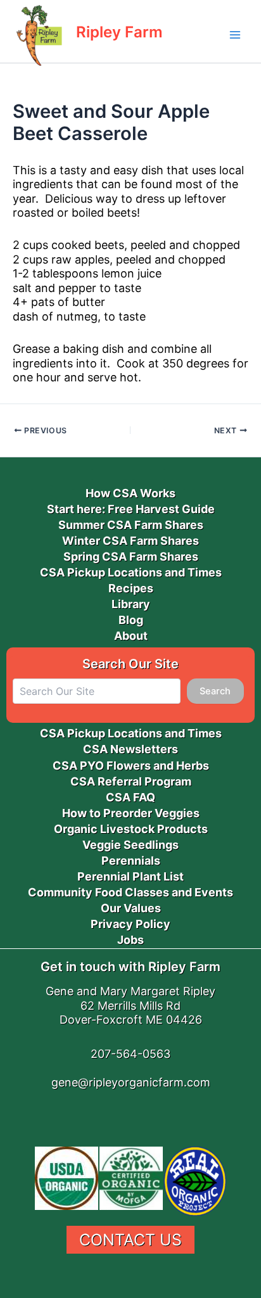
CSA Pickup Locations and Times (131, 572)
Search (215, 691)
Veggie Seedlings (130, 844)
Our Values (131, 908)
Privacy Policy (130, 924)
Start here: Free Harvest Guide (131, 509)
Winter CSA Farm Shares (130, 540)
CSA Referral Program (130, 781)
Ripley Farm (119, 32)
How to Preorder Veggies (131, 813)
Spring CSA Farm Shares (130, 556)
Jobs (130, 939)
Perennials (130, 860)
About (131, 635)
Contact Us (130, 1239)
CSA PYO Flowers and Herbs (131, 765)
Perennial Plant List (130, 876)
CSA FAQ (130, 797)
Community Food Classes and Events (130, 892)
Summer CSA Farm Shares (130, 524)
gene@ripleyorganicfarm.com (130, 1082)
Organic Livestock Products (131, 829)
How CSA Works (130, 493)
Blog (130, 620)
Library (130, 604)
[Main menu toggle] (235, 35)
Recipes (130, 588)
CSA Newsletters (130, 749)
